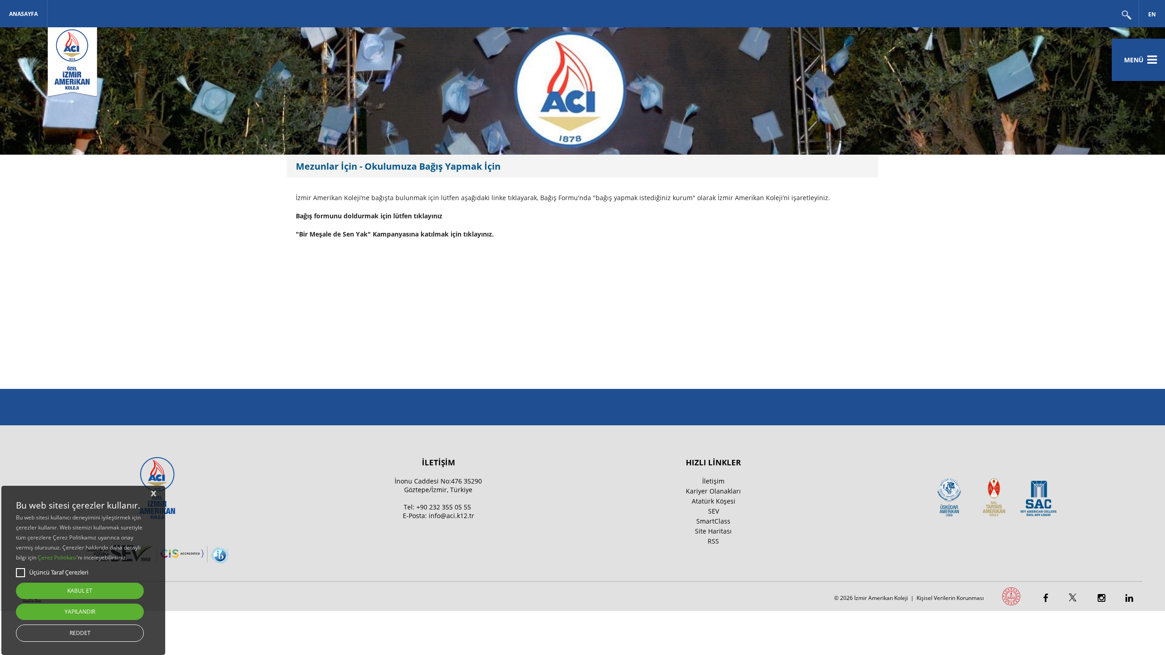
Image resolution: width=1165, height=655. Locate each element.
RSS (713, 541)
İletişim (713, 481)
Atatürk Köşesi (713, 501)
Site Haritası (713, 531)
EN (1152, 14)
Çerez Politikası (57, 557)
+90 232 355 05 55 (443, 507)
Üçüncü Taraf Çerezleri (58, 572)
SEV (713, 511)
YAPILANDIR (80, 611)
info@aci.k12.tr (451, 515)
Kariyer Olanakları (713, 491)
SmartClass (713, 521)
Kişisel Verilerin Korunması (950, 598)
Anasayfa (23, 14)
